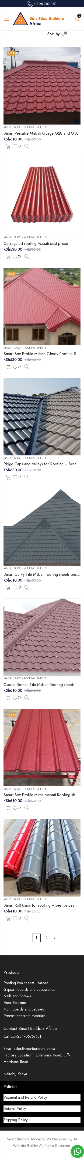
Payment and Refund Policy (25, 1097)
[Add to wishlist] (17, 146)
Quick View (27, 146)
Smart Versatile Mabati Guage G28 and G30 (41, 133)
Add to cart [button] (8, 146)
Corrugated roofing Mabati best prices (36, 243)
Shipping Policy (16, 1120)
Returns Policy (15, 1108)
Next (54, 937)
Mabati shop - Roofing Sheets (25, 127)
